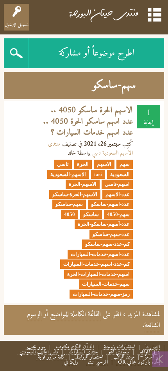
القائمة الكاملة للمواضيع (75, 314)
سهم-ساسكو (69, 204)
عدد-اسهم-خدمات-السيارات (100, 254)
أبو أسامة (152, 357)
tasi (98, 174)
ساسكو (91, 214)
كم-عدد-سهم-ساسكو (107, 244)
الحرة (83, 164)
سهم (125, 164)
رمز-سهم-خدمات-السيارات (101, 294)
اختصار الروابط (89, 357)
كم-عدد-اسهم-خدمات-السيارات (96, 264)
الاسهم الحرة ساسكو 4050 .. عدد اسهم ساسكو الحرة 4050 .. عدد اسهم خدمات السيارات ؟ (88, 121)
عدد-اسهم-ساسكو (110, 204)
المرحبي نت (98, 362)
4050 (69, 214)
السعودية (120, 174)
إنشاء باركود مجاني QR (139, 362)
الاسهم (104, 164)
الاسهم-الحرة (83, 184)
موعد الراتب (123, 357)
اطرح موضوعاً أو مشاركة (96, 53)
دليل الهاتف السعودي (39, 352)
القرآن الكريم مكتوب (75, 347)
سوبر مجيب (36, 347)
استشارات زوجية (119, 347)
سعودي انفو (118, 352)
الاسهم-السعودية (68, 174)
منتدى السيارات (83, 352)
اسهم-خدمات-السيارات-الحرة (98, 274)
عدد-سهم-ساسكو (111, 234)
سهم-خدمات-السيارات (106, 284)
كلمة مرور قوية (52, 357)
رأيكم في (71, 362)
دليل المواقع (149, 352)
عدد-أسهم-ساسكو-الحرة (104, 224)
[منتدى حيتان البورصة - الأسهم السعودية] (103, 13)
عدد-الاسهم (117, 194)
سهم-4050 (118, 214)
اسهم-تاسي (117, 184)
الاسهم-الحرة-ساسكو (74, 194)
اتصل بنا (152, 347)
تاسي (63, 164)
